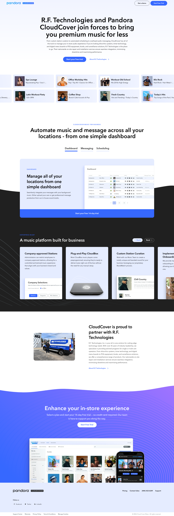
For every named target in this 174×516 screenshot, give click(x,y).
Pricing (124, 491)
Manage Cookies (63, 514)
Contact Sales (134, 491)
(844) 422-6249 (147, 491)
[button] (149, 240)
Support (158, 491)
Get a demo (142, 3)
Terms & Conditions (50, 514)
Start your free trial (74, 59)
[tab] (71, 149)
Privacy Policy (37, 514)
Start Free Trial (159, 3)
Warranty (27, 514)
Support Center (17, 514)
